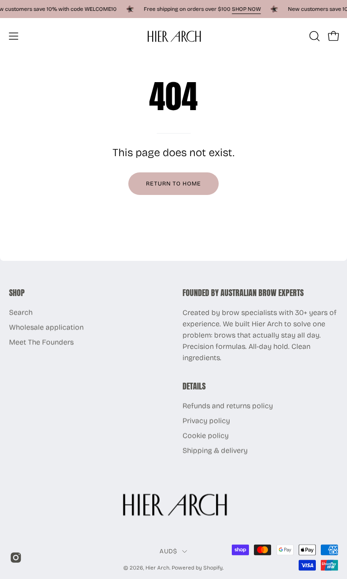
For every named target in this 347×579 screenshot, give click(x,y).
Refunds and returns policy (228, 406)
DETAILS (194, 386)
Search (21, 312)
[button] (313, 36)
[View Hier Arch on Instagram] (14, 558)
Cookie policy (206, 435)
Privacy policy (206, 421)
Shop (17, 293)
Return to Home (173, 183)
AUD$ (168, 551)
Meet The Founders (41, 342)
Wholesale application (46, 327)
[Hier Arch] (173, 36)
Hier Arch (157, 567)
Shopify (213, 567)
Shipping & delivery (215, 450)
